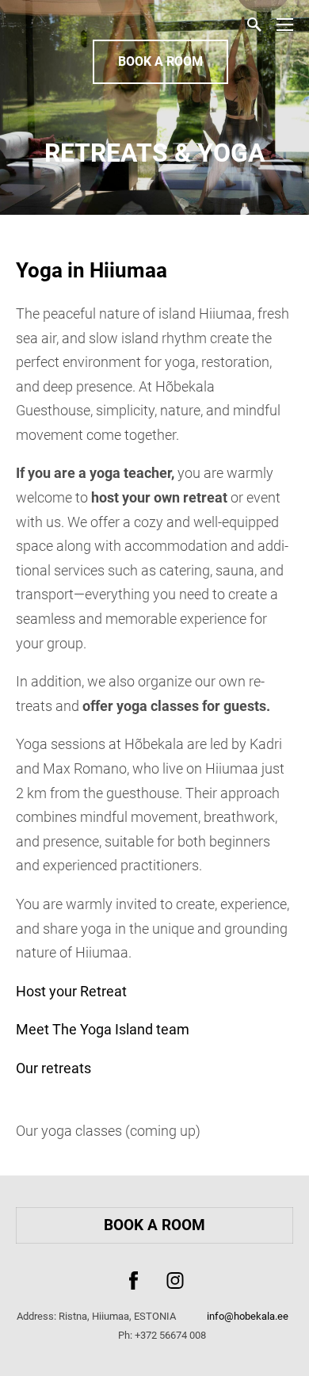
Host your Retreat (71, 991)
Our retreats (53, 1068)
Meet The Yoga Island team (102, 1029)
